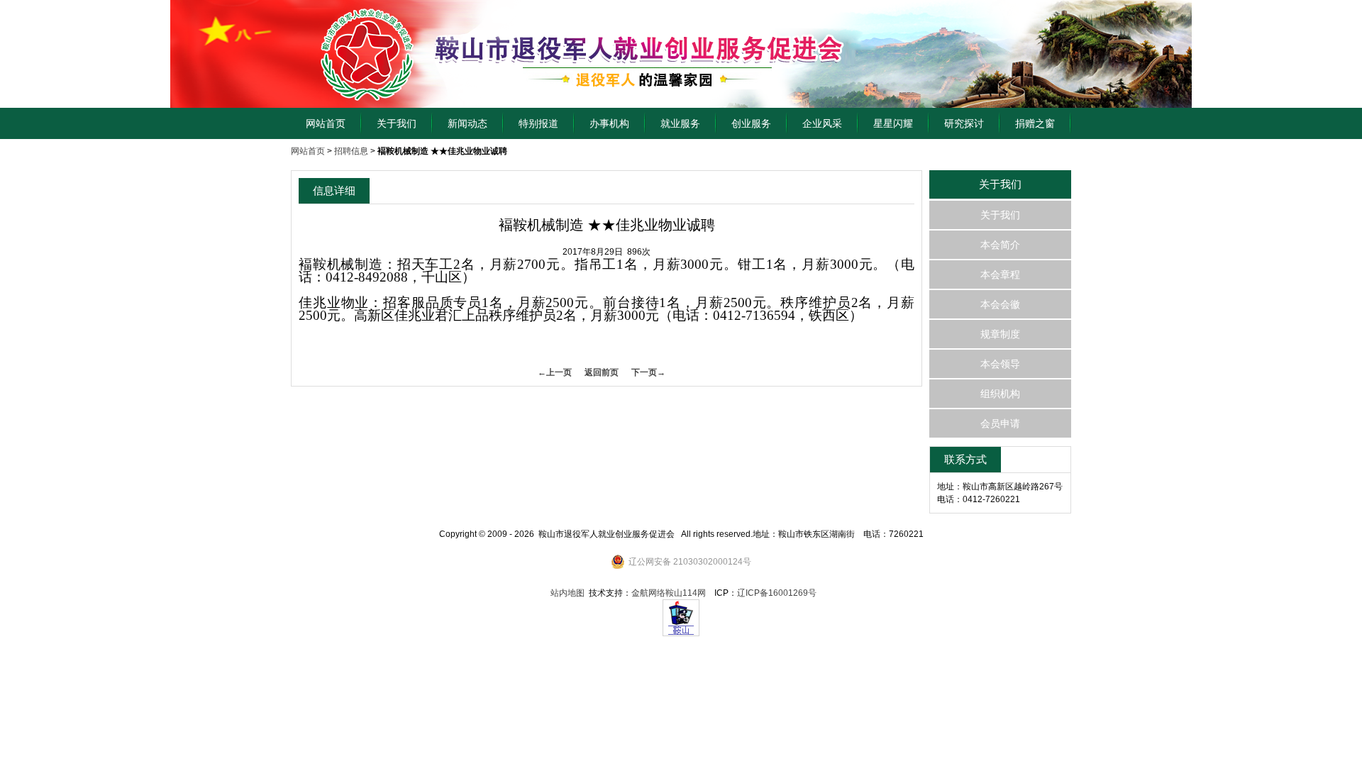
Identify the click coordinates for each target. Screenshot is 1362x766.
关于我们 (396, 123)
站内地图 (567, 593)
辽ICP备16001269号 (776, 593)
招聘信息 (351, 151)
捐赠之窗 (1035, 123)
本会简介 (1000, 244)
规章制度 (1000, 334)
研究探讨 (964, 123)
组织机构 (1000, 393)
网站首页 (325, 123)
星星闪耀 (893, 123)
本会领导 (1000, 364)
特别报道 (538, 123)
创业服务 (751, 123)
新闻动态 (467, 123)
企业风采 (822, 123)
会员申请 (1000, 423)
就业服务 (680, 123)
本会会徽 (1000, 304)
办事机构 (609, 123)
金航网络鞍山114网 (668, 593)
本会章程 (1000, 274)
